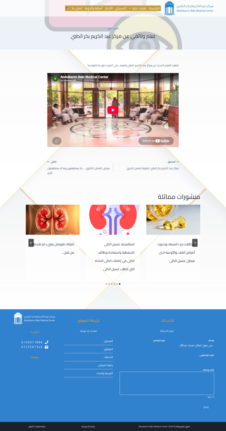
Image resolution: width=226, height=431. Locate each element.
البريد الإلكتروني (206, 355)
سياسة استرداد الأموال (36, 426)
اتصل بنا (77, 8)
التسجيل (120, 8)
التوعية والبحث (104, 373)
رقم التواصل (158, 340)
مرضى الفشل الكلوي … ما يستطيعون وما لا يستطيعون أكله (78, 168)
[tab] (119, 284)
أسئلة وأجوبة (94, 8)
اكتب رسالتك (207, 370)
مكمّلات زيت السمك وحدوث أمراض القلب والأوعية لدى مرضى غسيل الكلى (176, 252)
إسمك (210, 340)
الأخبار (109, 8)
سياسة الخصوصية (88, 426)
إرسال (205, 407)
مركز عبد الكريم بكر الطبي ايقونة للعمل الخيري (152, 165)
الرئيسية (154, 8)
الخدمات (108, 357)
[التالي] (31, 243)
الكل (109, 28)
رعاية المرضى (105, 365)
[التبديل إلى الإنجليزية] (67, 8)
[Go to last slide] (195, 243)
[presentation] (173, 220)
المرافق (108, 349)
